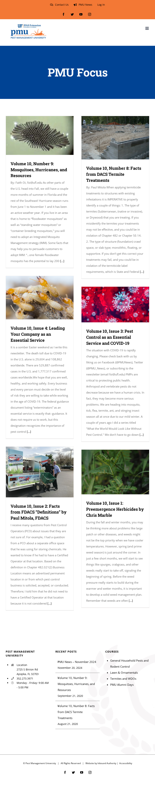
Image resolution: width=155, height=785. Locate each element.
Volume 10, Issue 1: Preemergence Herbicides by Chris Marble (110, 472)
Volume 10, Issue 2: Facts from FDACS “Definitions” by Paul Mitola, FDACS (34, 472)
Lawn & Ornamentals (124, 672)
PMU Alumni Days (122, 684)
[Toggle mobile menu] (147, 28)
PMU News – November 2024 (77, 662)
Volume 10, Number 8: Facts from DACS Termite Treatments (110, 137)
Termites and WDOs (123, 678)
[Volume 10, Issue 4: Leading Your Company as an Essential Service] (40, 297)
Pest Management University (41, 763)
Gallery (45, 135)
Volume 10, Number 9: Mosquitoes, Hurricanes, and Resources (34, 135)
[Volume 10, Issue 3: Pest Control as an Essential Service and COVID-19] (115, 304)
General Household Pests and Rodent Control (129, 663)
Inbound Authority (107, 763)
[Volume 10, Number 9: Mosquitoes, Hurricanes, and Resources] (40, 135)
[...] (62, 261)
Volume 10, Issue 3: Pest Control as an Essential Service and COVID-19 (110, 304)
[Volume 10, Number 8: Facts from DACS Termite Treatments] (115, 137)
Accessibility (125, 763)
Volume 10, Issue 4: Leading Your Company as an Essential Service (34, 298)
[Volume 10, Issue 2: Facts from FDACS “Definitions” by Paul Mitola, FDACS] (40, 472)
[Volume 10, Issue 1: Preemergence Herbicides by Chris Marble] (115, 472)
